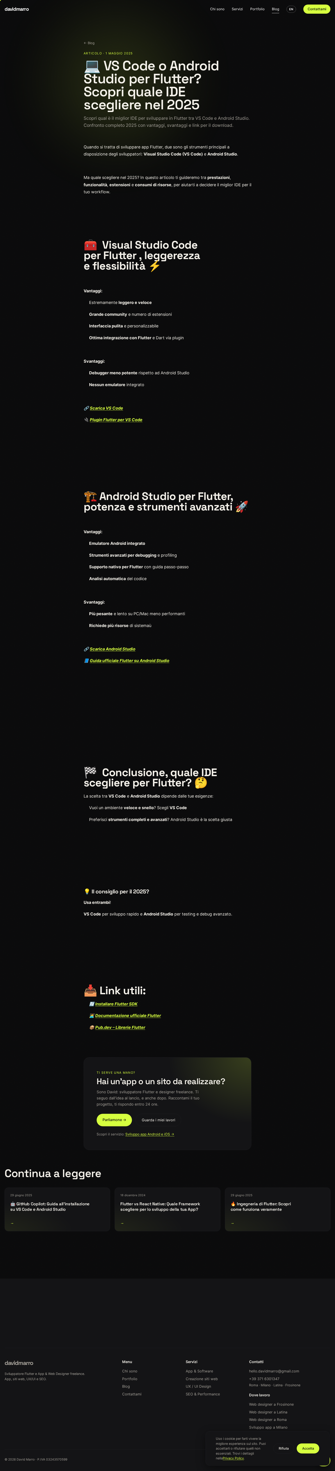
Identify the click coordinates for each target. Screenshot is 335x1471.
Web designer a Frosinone (271, 1404)
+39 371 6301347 (264, 1379)
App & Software (199, 1371)
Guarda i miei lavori (158, 1120)
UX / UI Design (198, 1386)
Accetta (308, 1448)
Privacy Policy (233, 1458)
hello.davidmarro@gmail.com (274, 1371)
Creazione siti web (202, 1379)
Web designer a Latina (268, 1412)
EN (291, 9)
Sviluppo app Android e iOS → (149, 1134)
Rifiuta (284, 1448)
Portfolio (257, 9)
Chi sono (217, 9)
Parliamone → (114, 1119)
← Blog (89, 43)
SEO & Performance (203, 1394)
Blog (275, 9)
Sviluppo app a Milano (268, 1427)
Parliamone (66, 1329)
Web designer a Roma (268, 1419)
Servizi (237, 9)
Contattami (317, 9)
